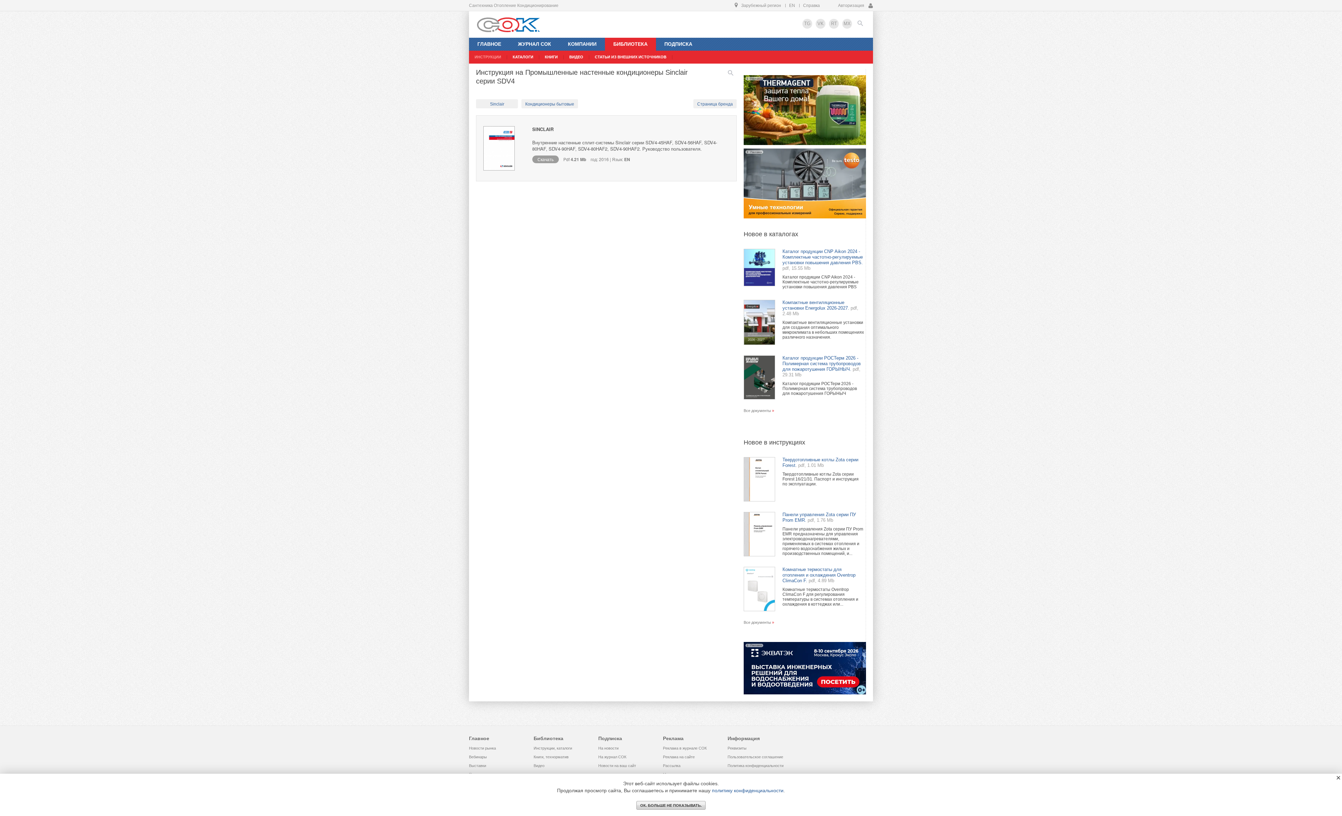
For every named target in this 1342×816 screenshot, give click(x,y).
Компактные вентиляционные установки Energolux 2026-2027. (815, 305)
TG (807, 23)
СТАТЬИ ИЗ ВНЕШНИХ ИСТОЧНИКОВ (630, 57)
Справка (811, 5)
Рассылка (671, 766)
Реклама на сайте (679, 757)
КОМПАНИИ (582, 44)
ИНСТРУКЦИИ (488, 57)
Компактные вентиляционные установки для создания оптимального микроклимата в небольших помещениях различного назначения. (823, 330)
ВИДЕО (576, 57)
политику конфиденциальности (748, 790)
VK (820, 23)
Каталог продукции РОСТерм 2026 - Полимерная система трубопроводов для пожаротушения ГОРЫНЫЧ (819, 388)
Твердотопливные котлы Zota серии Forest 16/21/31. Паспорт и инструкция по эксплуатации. (820, 479)
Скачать (545, 159)
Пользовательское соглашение (755, 757)
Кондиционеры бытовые (549, 104)
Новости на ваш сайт (617, 766)
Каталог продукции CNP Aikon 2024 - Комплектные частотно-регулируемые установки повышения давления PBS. (822, 257)
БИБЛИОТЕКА (630, 44)
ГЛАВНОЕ (489, 44)
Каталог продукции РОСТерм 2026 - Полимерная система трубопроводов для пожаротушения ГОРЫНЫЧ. (821, 363)
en (792, 5)
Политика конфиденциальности (756, 766)
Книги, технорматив (551, 757)
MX (847, 23)
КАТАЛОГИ (523, 57)
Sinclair (497, 104)
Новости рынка (482, 748)
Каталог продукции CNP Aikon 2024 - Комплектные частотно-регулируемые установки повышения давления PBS (820, 282)
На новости (608, 748)
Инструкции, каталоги (553, 748)
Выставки (477, 766)
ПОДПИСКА (678, 44)
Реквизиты (737, 748)
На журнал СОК (612, 757)
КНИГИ (551, 57)
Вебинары (478, 757)
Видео (539, 766)
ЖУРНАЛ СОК (534, 44)
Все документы (757, 411)
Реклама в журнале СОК (685, 748)
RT (834, 23)
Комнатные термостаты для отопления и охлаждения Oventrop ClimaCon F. (819, 575)
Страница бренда (715, 104)
